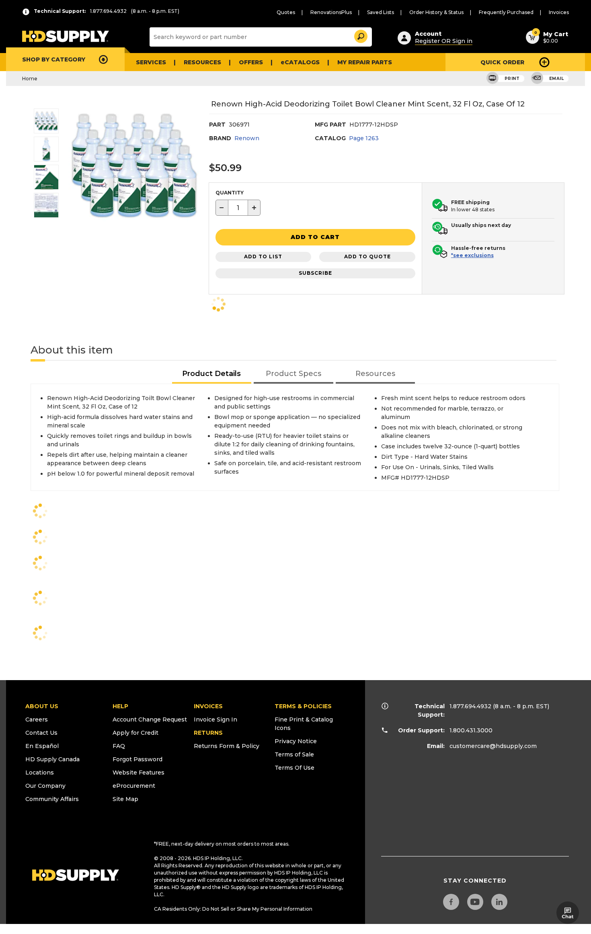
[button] (360, 35)
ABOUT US (41, 706)
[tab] (212, 374)
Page (364, 138)
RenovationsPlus (331, 12)
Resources (202, 62)
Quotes (286, 12)
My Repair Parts (364, 62)
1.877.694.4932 (470, 706)
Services (151, 62)
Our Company (45, 785)
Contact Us (41, 732)
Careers (36, 719)
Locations (39, 772)
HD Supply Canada (52, 759)
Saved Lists (380, 12)
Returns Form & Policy (226, 746)
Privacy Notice (296, 741)
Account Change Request (150, 719)
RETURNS (208, 732)
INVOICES (208, 706)
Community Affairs (52, 799)
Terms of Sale (294, 754)
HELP (120, 706)
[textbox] (238, 207)
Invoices (559, 12)
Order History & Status (436, 12)
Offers (251, 62)
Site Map (125, 799)
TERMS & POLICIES (303, 706)
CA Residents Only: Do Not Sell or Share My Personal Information (233, 909)
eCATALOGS (300, 62)
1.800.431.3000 (470, 730)
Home (29, 79)
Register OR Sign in (443, 41)
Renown (246, 138)
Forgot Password (137, 759)
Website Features (138, 772)
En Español (42, 746)
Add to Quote (367, 256)
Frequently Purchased (506, 12)
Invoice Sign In (215, 719)
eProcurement (134, 785)
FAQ (119, 746)
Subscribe (315, 273)
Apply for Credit (135, 732)
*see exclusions (472, 255)
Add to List (263, 256)
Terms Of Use (294, 767)
